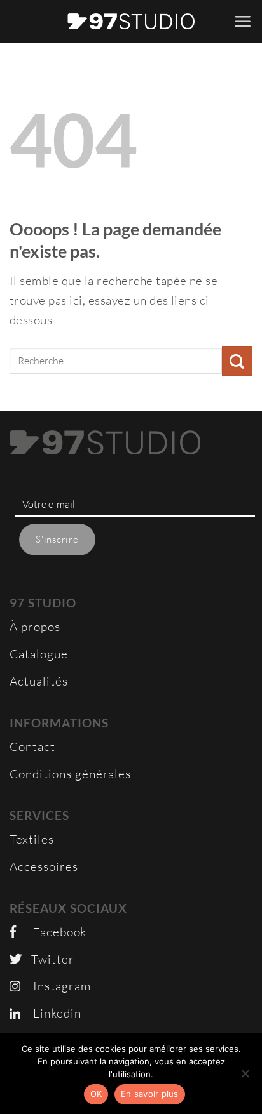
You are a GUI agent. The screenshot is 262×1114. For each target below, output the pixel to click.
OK (96, 1094)
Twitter (48, 959)
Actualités (39, 681)
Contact (32, 746)
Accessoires (44, 866)
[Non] (244, 1077)
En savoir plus (150, 1094)
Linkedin (50, 1013)
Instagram (55, 985)
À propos (35, 626)
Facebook (51, 931)
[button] (242, 21)
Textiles (32, 839)
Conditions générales (70, 773)
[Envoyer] (237, 361)
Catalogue (39, 653)
